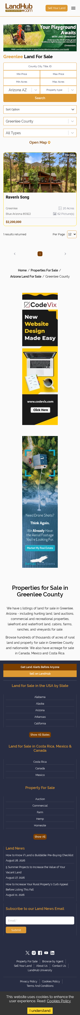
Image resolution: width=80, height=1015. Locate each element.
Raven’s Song (17, 197)
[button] (15, 254)
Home (22, 270)
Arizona (40, 710)
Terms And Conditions (40, 985)
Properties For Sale (44, 270)
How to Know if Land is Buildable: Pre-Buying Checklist (39, 855)
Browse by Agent (52, 961)
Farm (40, 812)
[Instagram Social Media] (34, 953)
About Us (42, 965)
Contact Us (59, 965)
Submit (16, 930)
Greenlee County (57, 276)
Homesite (40, 825)
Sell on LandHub (40, 673)
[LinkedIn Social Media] (52, 953)
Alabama (40, 697)
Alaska (40, 703)
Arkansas (40, 716)
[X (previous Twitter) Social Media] (28, 953)
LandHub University (40, 970)
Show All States (40, 734)
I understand (40, 1011)
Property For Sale (27, 961)
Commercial (40, 805)
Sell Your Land (56, 8)
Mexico (40, 775)
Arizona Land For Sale (25, 276)
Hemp (40, 818)
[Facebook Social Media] (40, 953)
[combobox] (6, 90)
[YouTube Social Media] (46, 953)
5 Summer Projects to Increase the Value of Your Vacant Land (35, 870)
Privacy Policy (28, 981)
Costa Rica (40, 761)
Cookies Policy (59, 1001)
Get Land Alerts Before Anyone (40, 667)
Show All (40, 836)
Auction (40, 799)
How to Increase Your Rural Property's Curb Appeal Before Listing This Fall (37, 887)
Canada (40, 768)
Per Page (59, 234)
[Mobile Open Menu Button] (73, 8)
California (40, 723)
